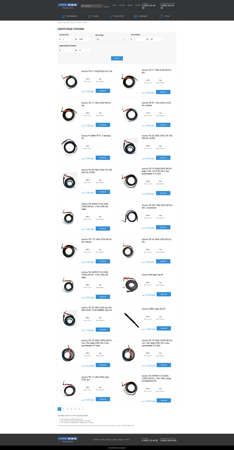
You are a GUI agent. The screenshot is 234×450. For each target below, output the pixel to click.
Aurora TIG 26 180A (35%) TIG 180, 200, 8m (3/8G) (157, 137)
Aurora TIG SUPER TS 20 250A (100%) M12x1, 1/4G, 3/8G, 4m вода (95, 274)
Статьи (166, 16)
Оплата (114, 5)
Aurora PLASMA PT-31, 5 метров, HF (96, 137)
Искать (117, 58)
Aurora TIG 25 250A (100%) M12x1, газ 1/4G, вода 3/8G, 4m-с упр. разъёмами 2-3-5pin (97, 343)
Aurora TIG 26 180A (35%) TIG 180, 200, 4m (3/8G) (97, 171)
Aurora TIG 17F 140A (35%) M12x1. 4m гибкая (97, 240)
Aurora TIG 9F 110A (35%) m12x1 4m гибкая (156, 104)
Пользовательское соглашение (117, 448)
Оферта (121, 439)
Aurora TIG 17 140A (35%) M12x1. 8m (157, 71)
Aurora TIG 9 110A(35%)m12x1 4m (97, 71)
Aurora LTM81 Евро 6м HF (153, 309)
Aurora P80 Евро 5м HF (152, 274)
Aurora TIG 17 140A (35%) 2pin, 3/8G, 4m (95, 378)
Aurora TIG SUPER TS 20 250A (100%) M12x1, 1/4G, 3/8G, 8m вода (95, 206)
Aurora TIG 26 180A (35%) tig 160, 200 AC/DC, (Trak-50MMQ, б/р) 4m (97, 308)
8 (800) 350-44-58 (167, 6)
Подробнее (103, 91)
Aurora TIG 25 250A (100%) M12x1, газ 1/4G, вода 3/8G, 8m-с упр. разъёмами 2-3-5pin (157, 343)
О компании (106, 6)
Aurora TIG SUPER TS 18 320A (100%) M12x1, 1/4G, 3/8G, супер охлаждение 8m (156, 378)
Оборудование (71, 16)
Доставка (122, 5)
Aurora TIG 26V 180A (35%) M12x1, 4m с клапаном (157, 206)
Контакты (138, 5)
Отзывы (95, 16)
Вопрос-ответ (119, 16)
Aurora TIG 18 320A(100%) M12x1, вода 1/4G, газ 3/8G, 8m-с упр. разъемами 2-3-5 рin (157, 171)
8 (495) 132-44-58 (149, 6)
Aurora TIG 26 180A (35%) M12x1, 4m (157, 240)
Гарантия (130, 5)
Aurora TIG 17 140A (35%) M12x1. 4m (97, 104)
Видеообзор (143, 16)
